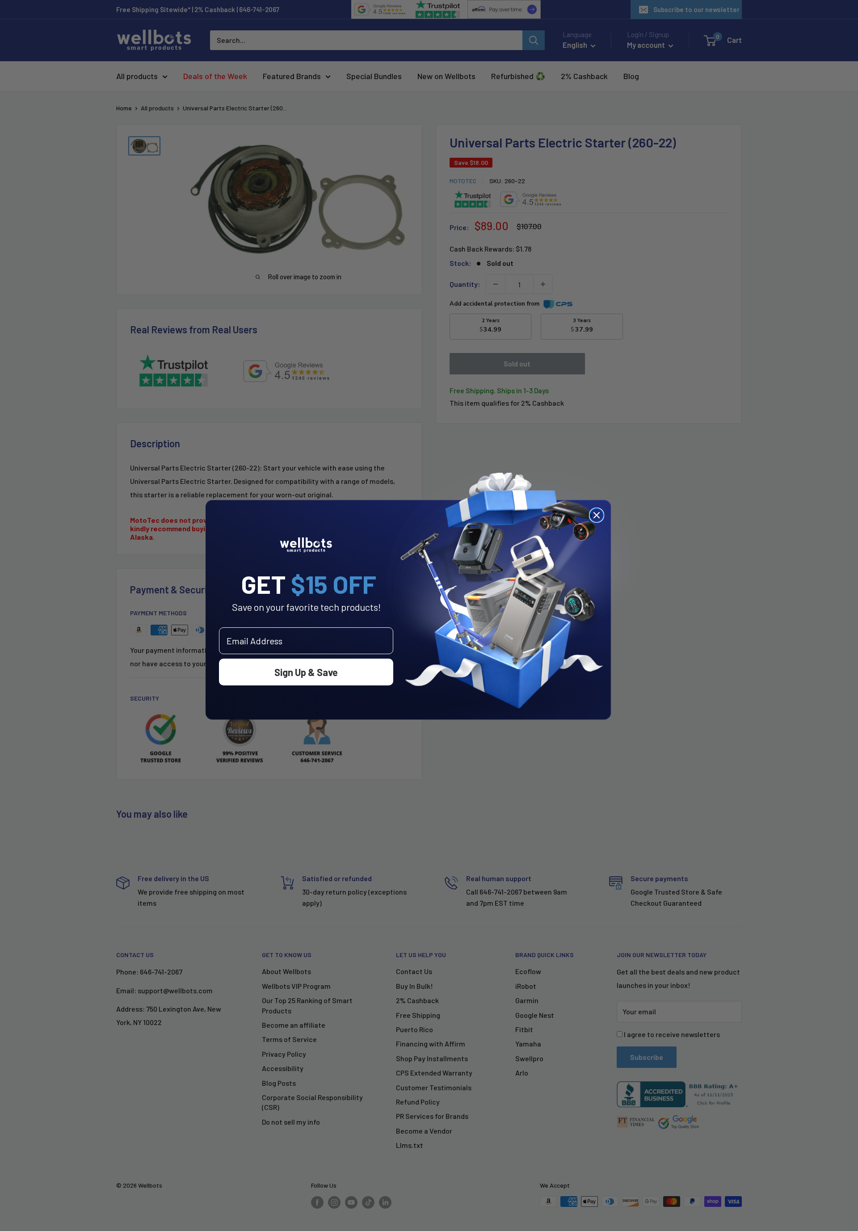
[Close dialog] (596, 515)
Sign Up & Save (306, 672)
